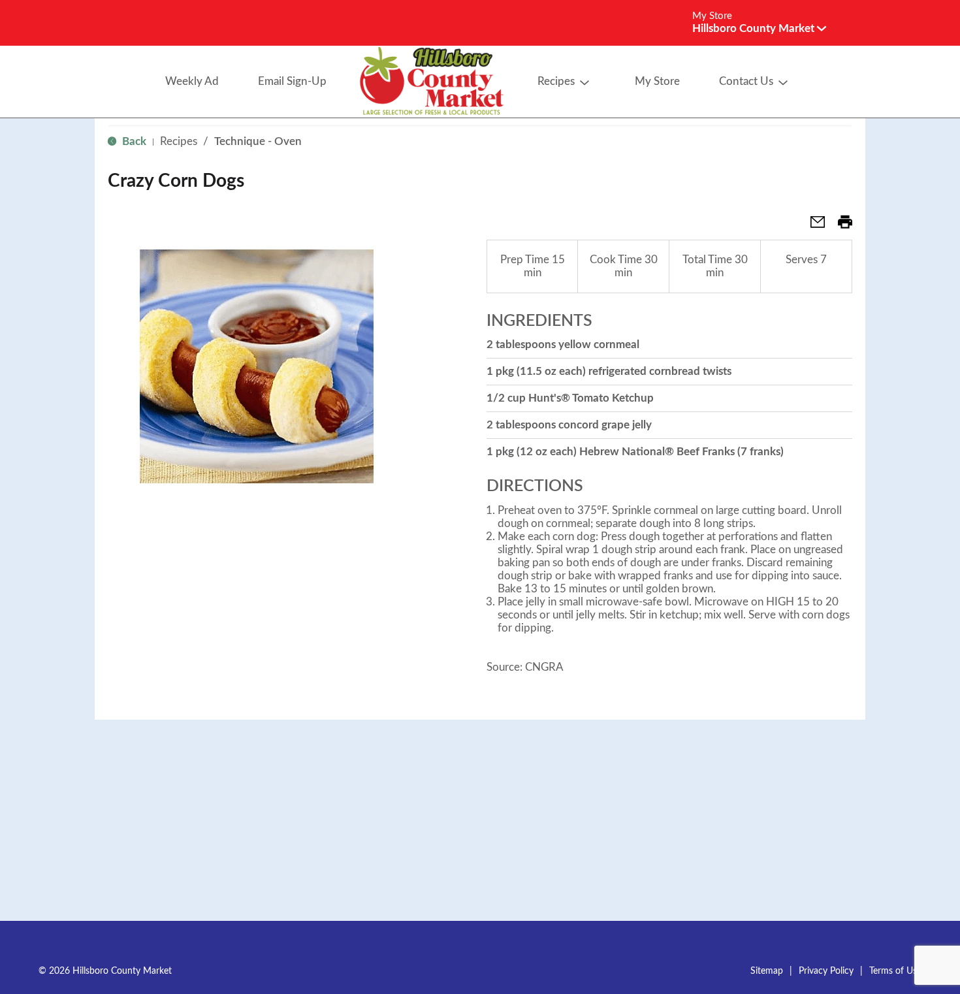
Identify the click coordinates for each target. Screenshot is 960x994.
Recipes (178, 141)
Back (133, 141)
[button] (759, 28)
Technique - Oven (258, 141)
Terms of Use (895, 971)
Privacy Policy (826, 971)
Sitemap (766, 971)
